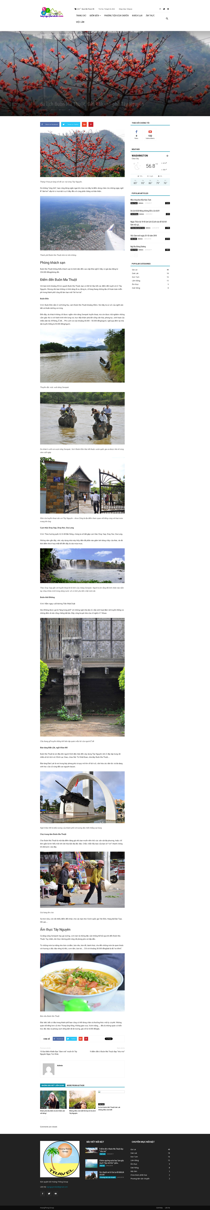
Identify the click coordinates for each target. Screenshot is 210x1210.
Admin (45, 110)
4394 (167, 214)
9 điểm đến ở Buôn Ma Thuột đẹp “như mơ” (107, 1051)
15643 (167, 203)
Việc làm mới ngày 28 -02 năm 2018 (144, 235)
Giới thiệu (159, 1208)
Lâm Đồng (136, 280)
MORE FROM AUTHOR (75, 1085)
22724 (167, 239)
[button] (167, 19)
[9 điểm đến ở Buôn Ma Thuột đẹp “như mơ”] (91, 1150)
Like (136, 130)
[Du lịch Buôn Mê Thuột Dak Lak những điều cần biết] (111, 1098)
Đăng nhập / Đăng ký (125, 9)
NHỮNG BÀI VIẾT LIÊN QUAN (53, 1085)
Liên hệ (167, 1208)
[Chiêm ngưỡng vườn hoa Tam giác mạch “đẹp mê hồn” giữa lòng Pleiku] (91, 1163)
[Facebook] (160, 9)
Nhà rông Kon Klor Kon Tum (141, 200)
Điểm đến (94, 15)
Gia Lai (134, 270)
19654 (167, 250)
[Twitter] (164, 9)
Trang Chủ (81, 15)
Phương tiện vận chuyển (116, 15)
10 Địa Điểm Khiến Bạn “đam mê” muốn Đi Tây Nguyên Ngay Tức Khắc (58, 1052)
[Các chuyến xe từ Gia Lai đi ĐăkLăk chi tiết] (91, 1175)
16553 (72, 110)
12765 (167, 228)
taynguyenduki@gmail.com (57, 1187)
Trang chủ (43, 35)
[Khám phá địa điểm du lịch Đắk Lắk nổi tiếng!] (53, 1100)
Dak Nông (134, 214)
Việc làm (80, 22)
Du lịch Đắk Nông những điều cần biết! (145, 211)
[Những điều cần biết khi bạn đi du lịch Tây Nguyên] (82, 1100)
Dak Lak (43, 98)
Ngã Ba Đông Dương (138, 246)
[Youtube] (168, 9)
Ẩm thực (150, 15)
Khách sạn (137, 15)
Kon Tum (134, 203)
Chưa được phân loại (137, 228)
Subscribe (150, 130)
